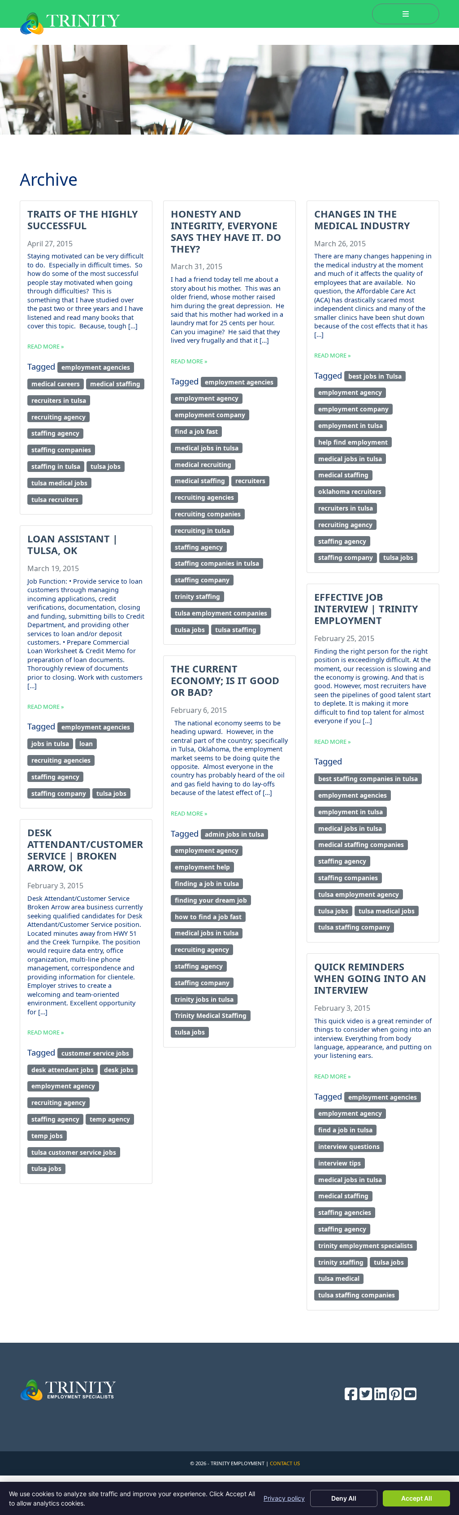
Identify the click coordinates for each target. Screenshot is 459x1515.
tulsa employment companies (221, 613)
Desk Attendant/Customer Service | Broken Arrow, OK (85, 850)
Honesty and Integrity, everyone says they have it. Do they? (226, 231)
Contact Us (285, 1463)
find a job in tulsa (345, 1130)
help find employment (353, 442)
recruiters (250, 480)
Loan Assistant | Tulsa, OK (72, 544)
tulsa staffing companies (356, 1295)
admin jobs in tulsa (234, 834)
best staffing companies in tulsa (368, 778)
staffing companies (61, 449)
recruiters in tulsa (58, 400)
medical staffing (115, 384)
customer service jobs (95, 1053)
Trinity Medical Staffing (211, 1015)
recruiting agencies (204, 497)
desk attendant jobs (62, 1069)
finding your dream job (211, 900)
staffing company (202, 580)
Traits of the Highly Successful (82, 219)
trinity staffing (197, 596)
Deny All (343, 1498)
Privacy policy (284, 1498)
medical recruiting (203, 464)
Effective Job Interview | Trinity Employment (366, 608)
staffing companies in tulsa (217, 563)
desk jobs (119, 1069)
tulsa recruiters (54, 499)
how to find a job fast (208, 916)
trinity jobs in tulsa (204, 999)
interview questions (349, 1146)
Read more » (45, 346)
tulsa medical (338, 1278)
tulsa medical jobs (59, 483)
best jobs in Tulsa (375, 376)
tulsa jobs (106, 466)
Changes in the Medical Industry (362, 219)
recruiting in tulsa (202, 530)
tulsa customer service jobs (73, 1152)
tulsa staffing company (354, 927)
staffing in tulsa (55, 466)
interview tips (339, 1163)
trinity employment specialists (365, 1245)
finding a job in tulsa (207, 883)
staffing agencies (344, 1212)
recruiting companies (208, 514)
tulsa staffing (235, 629)
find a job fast (196, 431)
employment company (210, 414)
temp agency (110, 1119)
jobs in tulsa (50, 743)
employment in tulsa (350, 425)
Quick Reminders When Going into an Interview (370, 978)
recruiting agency (58, 417)
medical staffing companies (361, 844)
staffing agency (55, 433)
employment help (202, 867)
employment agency (206, 398)
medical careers (55, 384)
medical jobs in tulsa (206, 448)
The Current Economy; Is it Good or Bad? (225, 680)
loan (86, 743)
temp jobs (47, 1135)
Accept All (416, 1498)
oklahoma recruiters (349, 491)
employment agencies (95, 367)
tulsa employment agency (358, 894)
